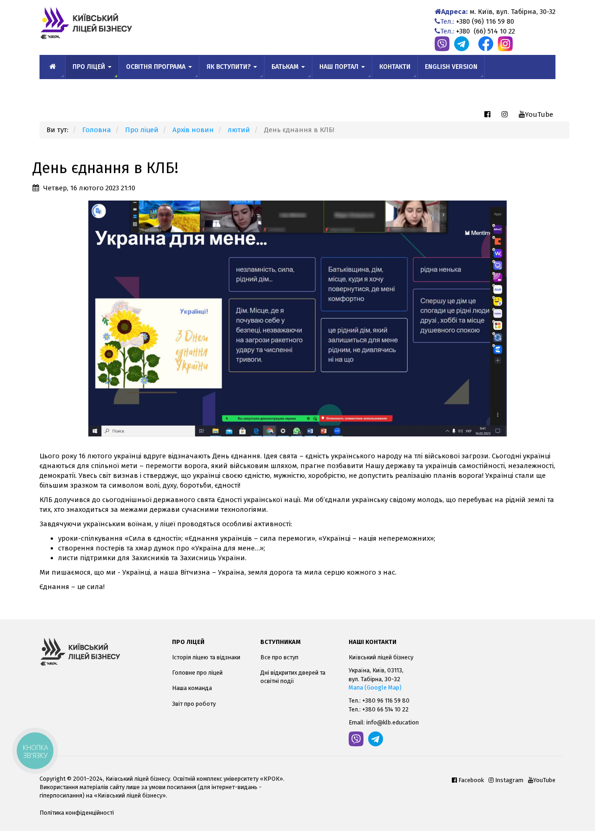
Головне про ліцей (197, 672)
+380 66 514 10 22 (385, 709)
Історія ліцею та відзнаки (206, 657)
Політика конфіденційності (77, 812)
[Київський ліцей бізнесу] (99, 652)
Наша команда (192, 687)
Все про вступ (279, 657)
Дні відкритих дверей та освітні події (292, 676)
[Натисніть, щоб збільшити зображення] (297, 318)
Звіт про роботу (194, 703)
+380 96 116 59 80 (386, 700)
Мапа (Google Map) (375, 687)
